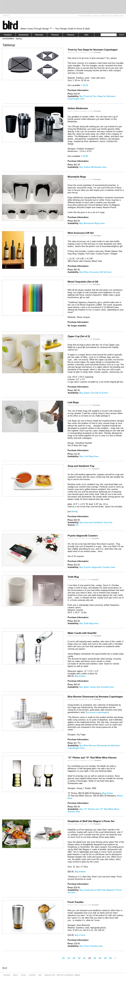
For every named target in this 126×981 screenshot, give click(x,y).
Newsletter (118, 16)
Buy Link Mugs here (88, 456)
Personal (55, 35)
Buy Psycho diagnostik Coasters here (97, 567)
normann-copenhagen (97, 712)
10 (68, 958)
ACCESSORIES (8, 39)
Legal (95, 16)
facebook (68, 975)
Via (77, 525)
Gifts (86, 35)
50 (110, 958)
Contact (103, 16)
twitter (60, 975)
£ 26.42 (84, 85)
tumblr (77, 975)
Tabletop (19, 39)
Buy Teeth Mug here (88, 623)
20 (74, 958)
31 (84, 958)
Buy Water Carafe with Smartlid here (96, 687)
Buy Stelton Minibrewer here (92, 167)
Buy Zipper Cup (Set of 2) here (93, 393)
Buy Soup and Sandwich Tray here (95, 522)
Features (70, 35)
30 (79, 958)
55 (63, 958)
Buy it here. (80, 676)
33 (95, 958)
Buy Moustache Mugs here (92, 223)
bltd (10, 25)
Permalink (97, 52)
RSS (109, 16)
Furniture (8, 35)
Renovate (39, 35)
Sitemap (82, 16)
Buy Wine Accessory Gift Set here (95, 272)
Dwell (74, 511)
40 (105, 958)
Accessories (23, 35)
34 (100, 958)
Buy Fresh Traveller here (91, 946)
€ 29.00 (84, 156)
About (89, 16)
